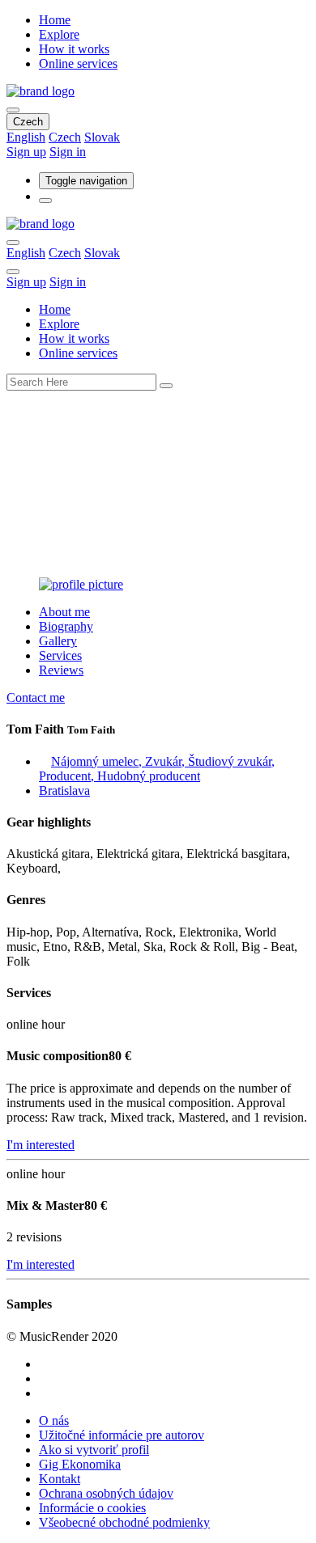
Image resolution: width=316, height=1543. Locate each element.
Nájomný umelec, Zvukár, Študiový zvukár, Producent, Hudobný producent (157, 769)
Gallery (58, 641)
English (25, 137)
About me (64, 612)
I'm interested (40, 1145)
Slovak (102, 137)
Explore (59, 34)
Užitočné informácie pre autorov (121, 1435)
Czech (28, 122)
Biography (66, 626)
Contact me (35, 697)
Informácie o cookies (92, 1508)
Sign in (67, 152)
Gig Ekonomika (80, 1464)
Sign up (26, 152)
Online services (78, 63)
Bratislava (64, 790)
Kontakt (59, 1479)
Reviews (61, 670)
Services (60, 655)
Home (54, 20)
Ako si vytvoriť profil (94, 1449)
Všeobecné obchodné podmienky (124, 1522)
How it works (74, 49)
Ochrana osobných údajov (106, 1493)
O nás (54, 1420)
